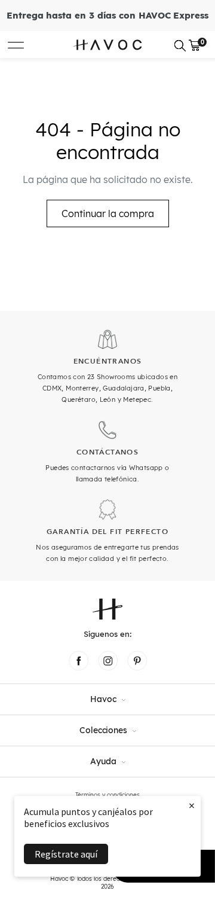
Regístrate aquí (66, 854)
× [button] (192, 805)
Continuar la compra (108, 213)
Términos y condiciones (107, 795)
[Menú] (15, 44)
